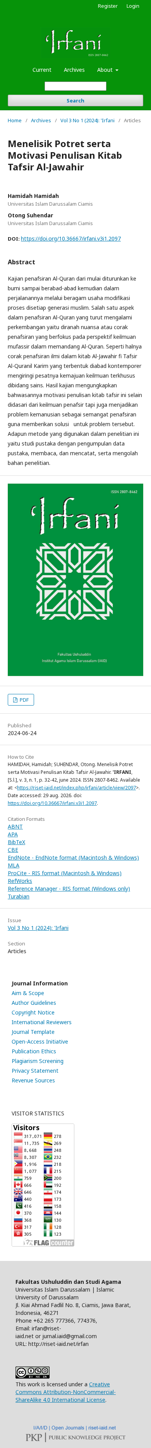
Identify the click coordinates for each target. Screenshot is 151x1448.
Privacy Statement (35, 1070)
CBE (13, 849)
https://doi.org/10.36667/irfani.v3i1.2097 (71, 238)
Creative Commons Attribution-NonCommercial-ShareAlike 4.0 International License (65, 1391)
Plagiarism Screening (37, 1061)
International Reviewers (42, 1022)
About (105, 69)
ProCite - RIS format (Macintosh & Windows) (65, 873)
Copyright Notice (33, 1012)
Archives (74, 69)
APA (13, 834)
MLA (13, 865)
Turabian (18, 896)
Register (108, 5)
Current (42, 69)
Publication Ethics (34, 1051)
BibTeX (16, 842)
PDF (24, 699)
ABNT (15, 826)
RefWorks (20, 880)
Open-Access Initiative (40, 1041)
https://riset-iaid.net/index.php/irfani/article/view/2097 (76, 787)
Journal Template (33, 1031)
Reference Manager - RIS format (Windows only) (69, 888)
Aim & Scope (28, 993)
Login (133, 5)
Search (75, 100)
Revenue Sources (33, 1080)
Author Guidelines (34, 1002)
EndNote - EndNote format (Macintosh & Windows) (73, 857)
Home (15, 120)
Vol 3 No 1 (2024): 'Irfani (87, 120)
